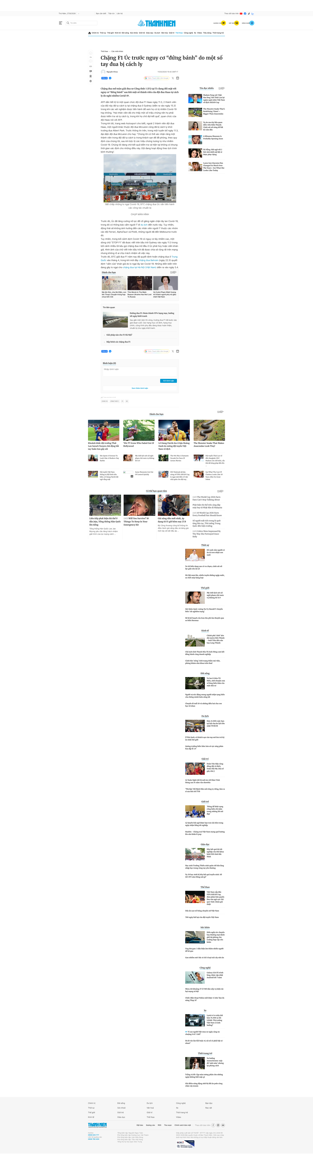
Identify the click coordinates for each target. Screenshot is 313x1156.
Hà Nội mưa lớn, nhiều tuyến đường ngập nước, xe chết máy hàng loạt (205, 576)
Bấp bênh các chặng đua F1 (118, 342)
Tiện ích (111, 13)
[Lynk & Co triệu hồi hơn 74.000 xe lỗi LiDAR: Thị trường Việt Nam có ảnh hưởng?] (195, 1020)
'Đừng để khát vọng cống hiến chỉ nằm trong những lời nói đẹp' (215, 810)
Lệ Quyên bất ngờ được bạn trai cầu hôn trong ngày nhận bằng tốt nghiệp (204, 824)
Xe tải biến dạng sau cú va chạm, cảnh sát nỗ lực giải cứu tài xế (203, 567)
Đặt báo (140, 1125)
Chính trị (95, 33)
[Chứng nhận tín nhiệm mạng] (185, 1144)
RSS (159, 1125)
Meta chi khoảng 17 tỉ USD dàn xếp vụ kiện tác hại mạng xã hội (204, 990)
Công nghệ (188, 33)
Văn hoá (150, 1108)
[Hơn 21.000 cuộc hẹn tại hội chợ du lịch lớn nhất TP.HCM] (195, 726)
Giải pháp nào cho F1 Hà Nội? (119, 335)
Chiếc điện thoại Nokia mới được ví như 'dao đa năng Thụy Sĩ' (204, 999)
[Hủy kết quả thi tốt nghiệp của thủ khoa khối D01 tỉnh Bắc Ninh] (195, 854)
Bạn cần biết (101, 13)
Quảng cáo (150, 1125)
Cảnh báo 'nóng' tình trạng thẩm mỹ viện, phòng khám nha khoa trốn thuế (202, 662)
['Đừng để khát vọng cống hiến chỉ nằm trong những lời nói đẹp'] (195, 811)
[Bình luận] (90, 71)
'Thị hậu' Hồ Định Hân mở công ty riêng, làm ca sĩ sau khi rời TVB (205, 790)
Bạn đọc (208, 1103)
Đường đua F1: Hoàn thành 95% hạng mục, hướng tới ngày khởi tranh (152, 314)
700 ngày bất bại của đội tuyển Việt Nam (202, 917)
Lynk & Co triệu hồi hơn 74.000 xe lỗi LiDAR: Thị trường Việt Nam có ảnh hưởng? (215, 1020)
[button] (90, 53)
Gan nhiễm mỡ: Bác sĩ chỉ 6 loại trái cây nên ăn (204, 957)
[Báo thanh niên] (156, 23)
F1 (122, 401)
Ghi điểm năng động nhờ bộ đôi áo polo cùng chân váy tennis (204, 1084)
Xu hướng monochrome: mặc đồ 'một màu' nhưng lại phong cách (215, 1062)
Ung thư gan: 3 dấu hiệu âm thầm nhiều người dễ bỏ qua (204, 950)
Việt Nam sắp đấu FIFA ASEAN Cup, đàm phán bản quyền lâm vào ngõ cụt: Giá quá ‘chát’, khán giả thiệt (215, 898)
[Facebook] (245, 13)
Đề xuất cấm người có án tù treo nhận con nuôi (216, 552)
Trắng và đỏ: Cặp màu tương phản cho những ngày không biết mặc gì (204, 1075)
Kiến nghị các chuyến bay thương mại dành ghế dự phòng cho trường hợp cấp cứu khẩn (216, 937)
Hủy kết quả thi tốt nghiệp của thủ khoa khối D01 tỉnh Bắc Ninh (215, 853)
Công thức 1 (114, 401)
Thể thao (179, 33)
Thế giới (110, 33)
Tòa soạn (168, 1125)
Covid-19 (104, 401)
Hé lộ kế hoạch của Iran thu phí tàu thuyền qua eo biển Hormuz (204, 619)
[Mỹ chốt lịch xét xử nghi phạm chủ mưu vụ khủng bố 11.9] (195, 598)
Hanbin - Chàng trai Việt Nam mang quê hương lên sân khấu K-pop (205, 833)
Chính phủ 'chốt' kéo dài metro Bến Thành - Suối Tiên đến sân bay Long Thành (215, 639)
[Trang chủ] (90, 33)
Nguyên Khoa (112, 72)
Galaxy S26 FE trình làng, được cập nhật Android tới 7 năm (215, 975)
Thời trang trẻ (218, 33)
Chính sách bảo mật (182, 1125)
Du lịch (157, 33)
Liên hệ (120, 13)
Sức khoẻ (121, 1108)
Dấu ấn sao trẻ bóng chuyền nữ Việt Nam (202, 911)
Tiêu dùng (207, 33)
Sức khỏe (134, 33)
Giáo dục (149, 33)
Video (199, 33)
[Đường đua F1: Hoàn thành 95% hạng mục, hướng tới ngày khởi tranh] (115, 320)
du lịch (144, 225)
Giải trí (171, 33)
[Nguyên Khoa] (103, 71)
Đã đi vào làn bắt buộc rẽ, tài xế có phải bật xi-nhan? (204, 1042)
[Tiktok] (248, 13)
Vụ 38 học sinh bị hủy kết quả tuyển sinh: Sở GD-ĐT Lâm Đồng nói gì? (203, 875)
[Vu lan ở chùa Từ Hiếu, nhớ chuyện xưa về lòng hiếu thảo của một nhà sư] (195, 683)
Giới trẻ (142, 33)
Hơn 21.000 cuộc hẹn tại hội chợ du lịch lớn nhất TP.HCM (216, 723)
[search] (81, 23)
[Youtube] (241, 13)
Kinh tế (118, 33)
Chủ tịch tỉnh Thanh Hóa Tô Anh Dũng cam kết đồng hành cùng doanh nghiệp (204, 653)
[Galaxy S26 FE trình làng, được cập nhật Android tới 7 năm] (195, 977)
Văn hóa (164, 33)
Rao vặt (208, 1108)
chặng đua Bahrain (148, 260)
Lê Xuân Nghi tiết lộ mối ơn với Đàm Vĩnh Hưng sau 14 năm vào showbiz (202, 781)
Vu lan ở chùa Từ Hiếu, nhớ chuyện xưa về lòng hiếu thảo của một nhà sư (216, 682)
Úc (127, 401)
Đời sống (125, 33)
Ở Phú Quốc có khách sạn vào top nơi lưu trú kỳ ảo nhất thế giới (204, 738)
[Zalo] (252, 13)
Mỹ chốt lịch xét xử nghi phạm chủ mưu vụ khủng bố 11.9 (215, 595)
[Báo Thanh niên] (97, 1125)
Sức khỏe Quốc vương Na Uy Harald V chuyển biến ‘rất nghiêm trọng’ (204, 610)
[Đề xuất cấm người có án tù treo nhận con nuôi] (195, 555)
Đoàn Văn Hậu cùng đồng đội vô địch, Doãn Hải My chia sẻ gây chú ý (215, 767)
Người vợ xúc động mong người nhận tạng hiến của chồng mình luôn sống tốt (205, 695)
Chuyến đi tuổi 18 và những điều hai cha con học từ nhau (203, 704)
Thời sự (103, 33)
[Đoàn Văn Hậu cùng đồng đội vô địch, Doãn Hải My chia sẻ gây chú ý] (195, 769)
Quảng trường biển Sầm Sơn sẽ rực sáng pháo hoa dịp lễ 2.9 (204, 747)
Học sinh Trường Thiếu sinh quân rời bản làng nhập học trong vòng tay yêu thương (204, 866)
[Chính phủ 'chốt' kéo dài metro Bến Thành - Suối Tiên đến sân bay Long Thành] (195, 640)
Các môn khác (117, 51)
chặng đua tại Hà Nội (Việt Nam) (139, 267)
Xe (195, 33)
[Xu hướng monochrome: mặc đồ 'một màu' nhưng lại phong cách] (195, 1063)
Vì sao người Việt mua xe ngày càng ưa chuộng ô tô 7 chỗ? (202, 1033)
